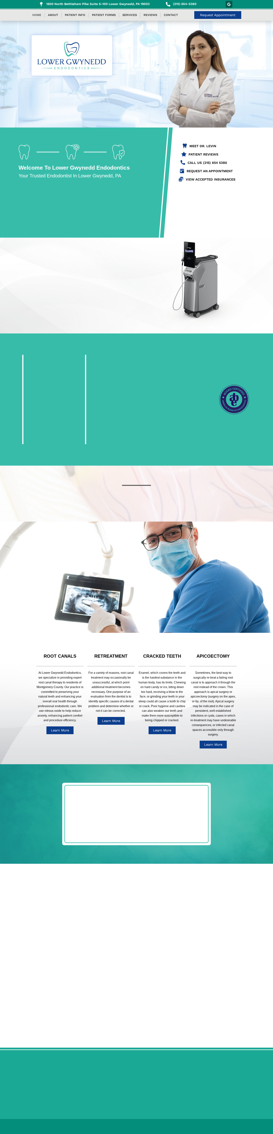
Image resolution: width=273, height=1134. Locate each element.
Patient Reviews (203, 154)
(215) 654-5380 (184, 4)
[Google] (229, 4)
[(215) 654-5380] (168, 4)
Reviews (150, 15)
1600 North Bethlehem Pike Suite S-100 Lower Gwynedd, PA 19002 (98, 4)
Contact (171, 15)
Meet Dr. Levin (202, 146)
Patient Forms (104, 15)
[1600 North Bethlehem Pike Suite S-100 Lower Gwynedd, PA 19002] (41, 4)
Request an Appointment (210, 171)
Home (36, 15)
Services (129, 15)
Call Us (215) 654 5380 (207, 163)
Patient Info (75, 15)
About (53, 15)
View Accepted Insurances (210, 179)
